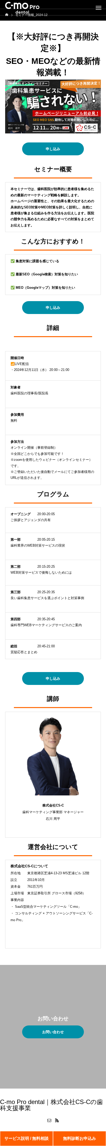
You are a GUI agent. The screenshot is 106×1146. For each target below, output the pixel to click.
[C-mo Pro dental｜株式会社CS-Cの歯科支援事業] (22, 8)
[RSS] (56, 1120)
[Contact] (49, 1120)
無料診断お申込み (79, 1138)
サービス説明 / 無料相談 (26, 1138)
